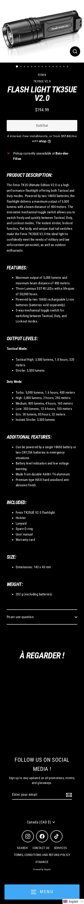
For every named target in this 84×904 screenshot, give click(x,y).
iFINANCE (41, 862)
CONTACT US (41, 848)
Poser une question (20, 617)
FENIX (42, 75)
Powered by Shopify (42, 869)
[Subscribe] (68, 795)
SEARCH (22, 848)
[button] (73, 901)
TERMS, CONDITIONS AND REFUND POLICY (42, 855)
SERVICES (60, 848)
